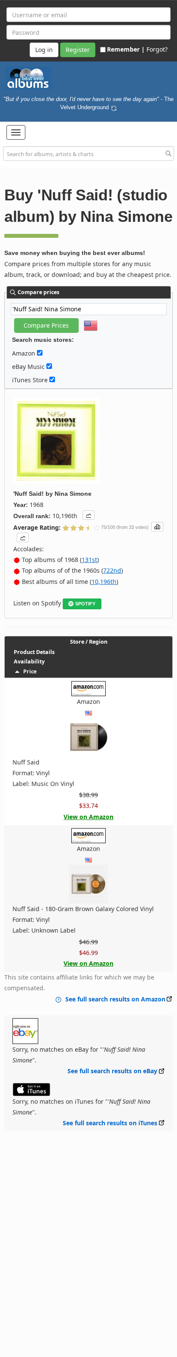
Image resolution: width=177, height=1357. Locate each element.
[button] (15, 132)
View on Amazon (88, 817)
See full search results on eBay (112, 1071)
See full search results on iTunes (110, 1123)
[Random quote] (113, 107)
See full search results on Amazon (115, 999)
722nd (112, 570)
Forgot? (157, 49)
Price (29, 671)
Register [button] (78, 50)
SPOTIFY (85, 603)
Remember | (126, 49)
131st (89, 560)
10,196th (104, 581)
